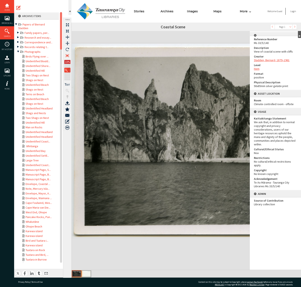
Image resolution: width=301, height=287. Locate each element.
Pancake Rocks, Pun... (39, 217)
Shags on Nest (34, 80)
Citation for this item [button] (67, 128)
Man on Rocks (34, 127)
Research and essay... (38, 37)
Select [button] (290, 26)
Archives (167, 11)
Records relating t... (37, 47)
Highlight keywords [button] (67, 97)
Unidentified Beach (37, 85)
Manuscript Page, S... (38, 170)
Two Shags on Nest (37, 75)
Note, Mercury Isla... (38, 189)
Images (192, 11)
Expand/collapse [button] (299, 34)
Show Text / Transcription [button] (67, 85)
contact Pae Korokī (255, 282)
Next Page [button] (295, 26)
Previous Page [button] (272, 26)
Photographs (33, 52)
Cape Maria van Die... (38, 207)
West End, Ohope (36, 212)
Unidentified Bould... (38, 61)
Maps (217, 11)
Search (7, 36)
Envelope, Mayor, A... (38, 193)
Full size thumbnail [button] (67, 25)
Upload (7, 75)
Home (7, 10)
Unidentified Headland (39, 108)
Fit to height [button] (67, 43)
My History (7, 49)
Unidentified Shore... (38, 66)
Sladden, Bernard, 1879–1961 (272, 60)
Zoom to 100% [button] (67, 56)
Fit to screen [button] (67, 31)
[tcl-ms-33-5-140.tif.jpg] (76, 273)
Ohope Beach (34, 226)
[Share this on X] (18, 271)
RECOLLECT (219, 284)
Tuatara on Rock (35, 250)
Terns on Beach (35, 94)
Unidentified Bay (36, 151)
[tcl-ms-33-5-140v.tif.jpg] (86, 274)
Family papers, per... (37, 33)
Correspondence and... (38, 42)
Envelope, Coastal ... (38, 184)
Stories (139, 11)
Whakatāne (32, 222)
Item (256, 69)
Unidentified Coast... (38, 141)
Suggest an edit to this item (18, 8)
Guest (279, 11)
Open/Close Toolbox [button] (69, 7)
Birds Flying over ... (37, 56)
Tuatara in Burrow (36, 259)
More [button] (7, 88)
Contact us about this (67, 115)
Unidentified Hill (35, 70)
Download (67, 103)
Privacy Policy (24, 282)
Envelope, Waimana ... (39, 198)
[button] (67, 70)
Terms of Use (37, 282)
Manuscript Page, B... (38, 174)
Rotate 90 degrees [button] (67, 49)
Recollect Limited (256, 284)
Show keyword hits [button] (67, 91)
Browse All (7, 23)
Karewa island (34, 231)
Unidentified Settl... (37, 155)
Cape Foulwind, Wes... (39, 203)
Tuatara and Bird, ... (37, 255)
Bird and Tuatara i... (37, 240)
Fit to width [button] (67, 37)
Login (7, 62)
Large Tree (32, 160)
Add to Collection (67, 109)
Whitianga (32, 146)
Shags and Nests (36, 113)
